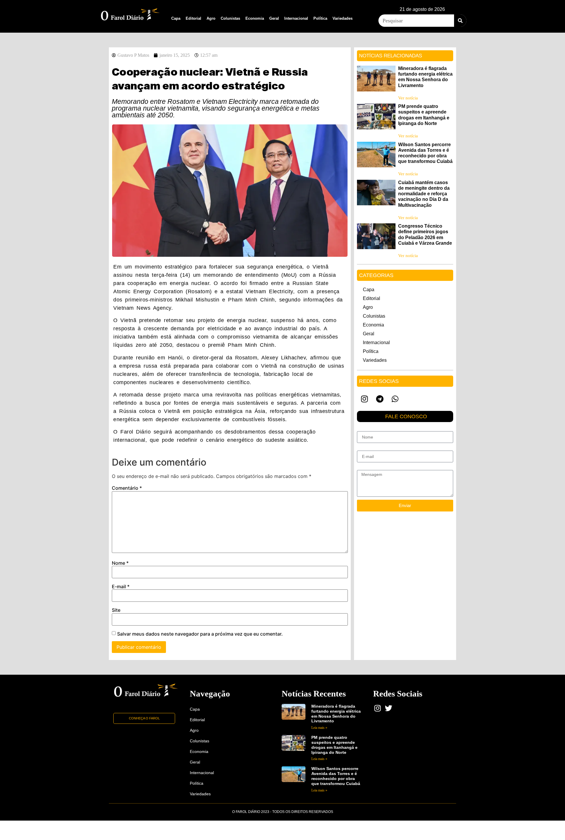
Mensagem (367, 467)
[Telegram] (380, 398)
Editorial (193, 18)
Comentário (127, 488)
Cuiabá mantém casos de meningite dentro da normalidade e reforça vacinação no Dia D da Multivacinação (424, 194)
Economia (254, 18)
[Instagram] (364, 398)
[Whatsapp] (395, 398)
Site (116, 610)
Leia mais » (319, 728)
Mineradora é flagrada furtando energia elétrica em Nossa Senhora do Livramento (336, 713)
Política (320, 18)
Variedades (343, 18)
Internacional (296, 18)
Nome (120, 563)
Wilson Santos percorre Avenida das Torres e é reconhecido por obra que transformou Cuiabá (335, 776)
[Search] (460, 20)
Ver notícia (408, 98)
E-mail (120, 586)
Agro (211, 18)
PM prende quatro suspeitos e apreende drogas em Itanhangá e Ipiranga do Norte (334, 744)
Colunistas (230, 18)
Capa (175, 18)
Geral (274, 18)
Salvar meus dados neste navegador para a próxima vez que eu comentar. (200, 633)
